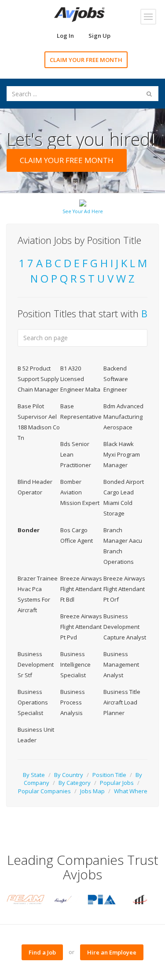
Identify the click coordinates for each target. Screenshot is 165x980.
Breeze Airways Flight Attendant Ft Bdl (81, 588)
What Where (130, 791)
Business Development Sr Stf (36, 664)
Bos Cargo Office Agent (76, 535)
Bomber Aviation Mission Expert (79, 492)
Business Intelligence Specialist (75, 664)
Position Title (109, 775)
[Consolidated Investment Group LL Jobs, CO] (139, 899)
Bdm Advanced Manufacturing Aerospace (123, 416)
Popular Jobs (117, 783)
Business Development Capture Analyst (124, 626)
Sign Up (99, 36)
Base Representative (81, 411)
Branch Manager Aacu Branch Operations (122, 546)
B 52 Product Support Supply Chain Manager (38, 378)
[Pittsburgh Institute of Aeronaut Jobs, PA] (102, 899)
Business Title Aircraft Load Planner (121, 702)
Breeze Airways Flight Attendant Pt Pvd (81, 626)
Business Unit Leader (36, 735)
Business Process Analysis (72, 702)
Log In (65, 36)
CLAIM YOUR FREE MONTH (86, 60)
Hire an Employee (111, 952)
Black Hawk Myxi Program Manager (121, 454)
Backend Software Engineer (115, 378)
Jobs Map (92, 791)
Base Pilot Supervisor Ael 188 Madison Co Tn (39, 422)
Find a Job (42, 952)
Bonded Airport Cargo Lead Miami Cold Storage (123, 497)
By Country (68, 775)
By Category (75, 783)
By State (34, 775)
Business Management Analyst (121, 664)
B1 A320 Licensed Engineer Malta (80, 378)
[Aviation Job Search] (79, 14)
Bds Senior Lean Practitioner (75, 454)
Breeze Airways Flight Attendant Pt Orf (124, 588)
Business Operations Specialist (33, 702)
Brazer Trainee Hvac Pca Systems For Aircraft (38, 594)
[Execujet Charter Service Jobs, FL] (63, 899)
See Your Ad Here (82, 211)
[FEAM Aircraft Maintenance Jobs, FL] (25, 899)
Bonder (29, 530)
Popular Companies (44, 791)
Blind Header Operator (35, 487)
